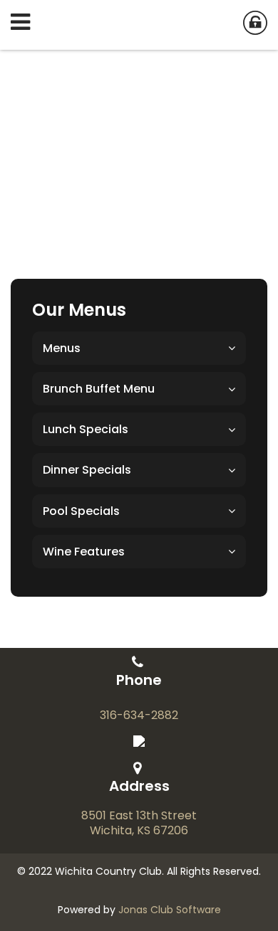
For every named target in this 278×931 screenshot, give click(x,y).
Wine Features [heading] (84, 551)
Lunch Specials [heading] (85, 429)
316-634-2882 (139, 715)
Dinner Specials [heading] (87, 470)
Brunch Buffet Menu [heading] (99, 389)
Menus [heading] (62, 348)
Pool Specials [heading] (81, 511)
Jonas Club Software (169, 910)
